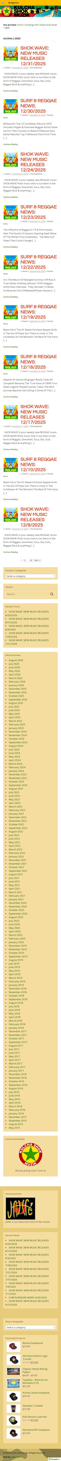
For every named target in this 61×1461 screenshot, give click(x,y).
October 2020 (16, 910)
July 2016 (14, 1092)
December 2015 (18, 1117)
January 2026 (16, 685)
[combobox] (30, 576)
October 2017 (16, 1038)
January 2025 (16, 728)
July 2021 (14, 878)
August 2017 (16, 1045)
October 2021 (16, 867)
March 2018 (15, 1020)
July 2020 (14, 920)
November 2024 (18, 735)
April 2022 (15, 845)
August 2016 (16, 1088)
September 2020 (18, 913)
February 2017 (17, 1067)
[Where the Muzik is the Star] (30, 15)
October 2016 (16, 1081)
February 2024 (17, 767)
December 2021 (18, 860)
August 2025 (16, 703)
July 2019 (14, 963)
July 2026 (14, 663)
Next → (37, 560)
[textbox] (31, 576)
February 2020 (17, 938)
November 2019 (18, 949)
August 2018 (16, 1002)
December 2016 (18, 1074)
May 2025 (14, 713)
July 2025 (14, 706)
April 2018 (15, 1017)
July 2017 (14, 1049)
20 (31, 560)
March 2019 (15, 977)
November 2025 (18, 692)
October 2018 (16, 995)
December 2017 (18, 1031)
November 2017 (18, 1035)
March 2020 (15, 935)
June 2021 (14, 881)
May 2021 (14, 885)
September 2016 (18, 1085)
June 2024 (14, 753)
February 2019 (17, 981)
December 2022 (18, 817)
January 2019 (16, 985)
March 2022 (15, 849)
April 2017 (15, 1059)
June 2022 (14, 838)
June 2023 (14, 795)
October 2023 (16, 781)
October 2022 (16, 824)
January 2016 (16, 1113)
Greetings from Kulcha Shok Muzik (41, 25)
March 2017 (15, 1063)
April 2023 (15, 803)
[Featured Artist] (20, 1218)
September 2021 (18, 870)
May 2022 (14, 842)
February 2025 (17, 724)
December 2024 (18, 731)
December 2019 (18, 945)
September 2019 (18, 956)
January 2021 (16, 899)
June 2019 (14, 967)
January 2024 (16, 770)
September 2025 (18, 699)
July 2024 (14, 749)
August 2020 (16, 917)
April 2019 (15, 974)
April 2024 (15, 760)
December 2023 (18, 774)
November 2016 (18, 1077)
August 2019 (16, 960)
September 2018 (18, 999)
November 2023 (18, 778)
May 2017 (14, 1056)
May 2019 (14, 970)
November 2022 (18, 820)
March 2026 (15, 678)
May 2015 (14, 1127)
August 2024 (16, 745)
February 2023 (17, 810)
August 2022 (16, 831)
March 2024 (15, 763)
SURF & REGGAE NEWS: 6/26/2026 (28, 1297)
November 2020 (18, 906)
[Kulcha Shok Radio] (30, 1154)
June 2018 (14, 1010)
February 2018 (17, 1024)
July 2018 (14, 1006)
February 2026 (17, 681)
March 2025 (15, 721)
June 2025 (14, 710)
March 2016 (15, 1106)
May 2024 (14, 756)
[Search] (51, 594)
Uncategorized (36, 67)
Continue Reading (10, 90)
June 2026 (14, 667)
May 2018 (14, 1013)
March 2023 (15, 806)
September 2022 (18, 828)
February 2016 (17, 1109)
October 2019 (16, 952)
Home (20, 25)
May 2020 (14, 927)
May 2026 (14, 671)
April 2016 (15, 1102)
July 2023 (14, 792)
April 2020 (15, 931)
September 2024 (18, 742)
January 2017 (16, 1070)
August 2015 (16, 1124)
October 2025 (16, 695)
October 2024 (16, 738)
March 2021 (15, 892)
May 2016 (14, 1099)
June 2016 (14, 1095)
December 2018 (18, 988)
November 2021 (18, 863)
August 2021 (16, 874)
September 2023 (18, 785)
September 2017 (18, 1042)
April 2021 (15, 888)
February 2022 (17, 852)
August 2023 (16, 788)
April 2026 (15, 674)
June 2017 (14, 1052)
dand (8, 67)
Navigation (13, 3)
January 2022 (16, 856)
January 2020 (16, 942)
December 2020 (18, 902)
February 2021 (17, 895)
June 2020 (14, 924)
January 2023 (16, 813)
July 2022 (14, 835)
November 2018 (18, 992)
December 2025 (18, 688)
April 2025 (15, 717)
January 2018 (16, 1027)
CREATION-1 (16, 1457)
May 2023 (14, 799)
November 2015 (18, 1120)
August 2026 (16, 660)
